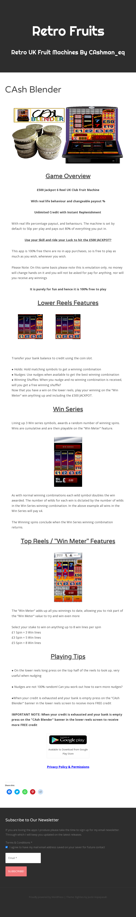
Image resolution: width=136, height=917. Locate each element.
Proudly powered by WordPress (46, 897)
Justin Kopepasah (97, 897)
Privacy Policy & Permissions (68, 767)
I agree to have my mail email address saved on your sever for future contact (57, 847)
